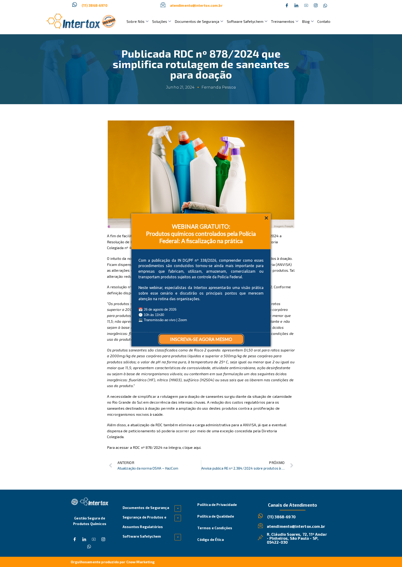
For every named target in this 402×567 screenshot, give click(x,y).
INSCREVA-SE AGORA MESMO (201, 339)
